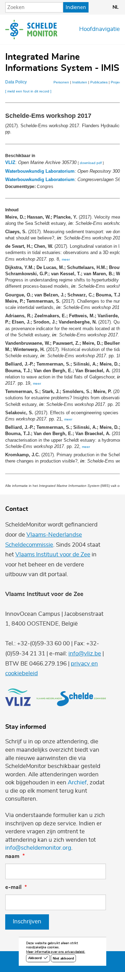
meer (66, 259)
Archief (77, 782)
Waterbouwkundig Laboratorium (40, 171)
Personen (61, 82)
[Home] (31, 29)
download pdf (91, 163)
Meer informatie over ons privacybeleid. (55, 952)
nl (115, 7)
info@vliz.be (84, 653)
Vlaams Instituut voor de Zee (52, 554)
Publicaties (99, 82)
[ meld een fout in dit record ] (28, 91)
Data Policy (16, 82)
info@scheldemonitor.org (38, 848)
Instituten (79, 82)
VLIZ (10, 162)
